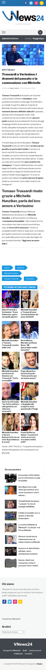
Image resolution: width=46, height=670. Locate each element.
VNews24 (23, 644)
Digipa (39, 664)
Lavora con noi (35, 650)
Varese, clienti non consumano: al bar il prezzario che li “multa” (28, 563)
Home (4, 446)
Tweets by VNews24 (11, 619)
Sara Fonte (14, 88)
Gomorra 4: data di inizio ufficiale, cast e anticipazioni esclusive (28, 551)
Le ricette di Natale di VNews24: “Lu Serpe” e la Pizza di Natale (29, 527)
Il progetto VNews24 (12, 650)
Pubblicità (18, 654)
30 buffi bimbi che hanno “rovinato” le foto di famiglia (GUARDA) (28, 504)
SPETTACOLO (8, 70)
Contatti (28, 654)
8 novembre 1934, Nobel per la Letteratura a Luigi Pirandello (29, 478)
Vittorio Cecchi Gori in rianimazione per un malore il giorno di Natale (29, 539)
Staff (25, 650)
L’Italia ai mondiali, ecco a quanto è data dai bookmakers (29, 516)
